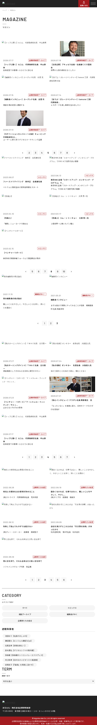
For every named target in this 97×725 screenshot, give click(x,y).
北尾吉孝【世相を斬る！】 (15, 645)
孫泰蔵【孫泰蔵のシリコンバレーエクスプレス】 (24, 655)
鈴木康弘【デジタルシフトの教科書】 (20, 650)
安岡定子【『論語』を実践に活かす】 (19, 664)
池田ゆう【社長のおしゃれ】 (16, 636)
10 (64, 271)
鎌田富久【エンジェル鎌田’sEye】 (18, 640)
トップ (5, 10)
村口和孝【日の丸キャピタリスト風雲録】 (22, 660)
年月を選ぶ (7, 681)
